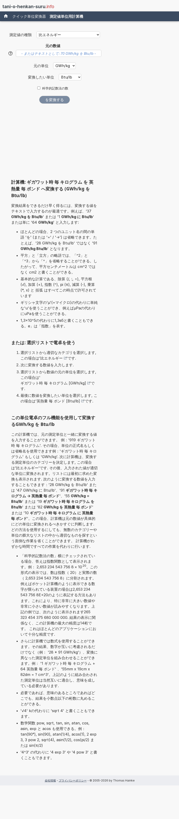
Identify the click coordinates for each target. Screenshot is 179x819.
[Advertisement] (55, 143)
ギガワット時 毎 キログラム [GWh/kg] (53, 383)
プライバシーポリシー (73, 780)
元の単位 (42, 65)
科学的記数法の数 (55, 88)
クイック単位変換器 (29, 16)
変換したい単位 (41, 77)
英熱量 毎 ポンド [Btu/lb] (58, 401)
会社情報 (50, 780)
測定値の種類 (20, 34)
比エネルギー (51, 358)
